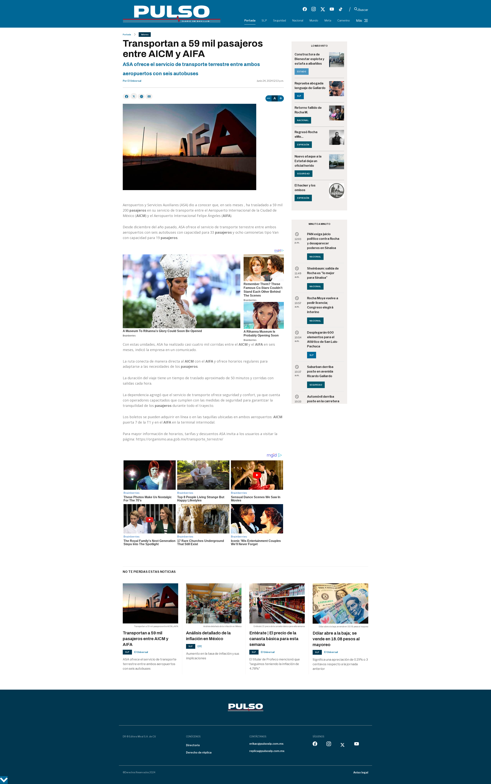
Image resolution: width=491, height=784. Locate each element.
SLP (264, 20)
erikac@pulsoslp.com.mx (266, 743)
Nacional (297, 20)
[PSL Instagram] (313, 9)
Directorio (193, 745)
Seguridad (279, 20)
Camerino (343, 20)
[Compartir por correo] (148, 96)
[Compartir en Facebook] (126, 96)
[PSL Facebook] (305, 9)
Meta (327, 20)
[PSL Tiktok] (341, 9)
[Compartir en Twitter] (133, 96)
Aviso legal (360, 772)
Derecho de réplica (199, 752)
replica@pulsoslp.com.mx (266, 751)
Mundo (313, 20)
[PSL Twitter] (322, 9)
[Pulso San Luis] (172, 14)
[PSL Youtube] (332, 9)
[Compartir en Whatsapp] (141, 96)
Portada (249, 20)
